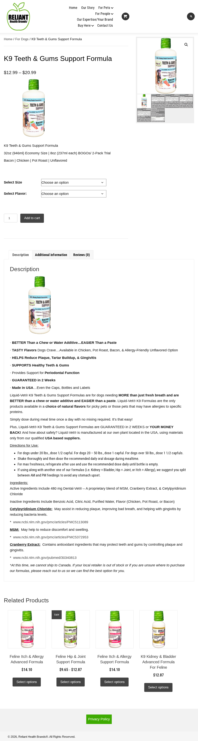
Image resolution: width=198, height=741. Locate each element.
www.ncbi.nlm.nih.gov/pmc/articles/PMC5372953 (50, 537)
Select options (26, 682)
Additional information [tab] (51, 255)
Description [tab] (20, 255)
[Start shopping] (125, 16)
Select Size (13, 182)
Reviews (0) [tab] (81, 255)
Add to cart (32, 218)
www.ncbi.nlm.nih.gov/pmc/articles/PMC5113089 (50, 522)
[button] (109, 8)
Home (8, 39)
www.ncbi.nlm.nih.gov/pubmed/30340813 (45, 558)
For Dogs (22, 39)
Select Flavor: (15, 193)
